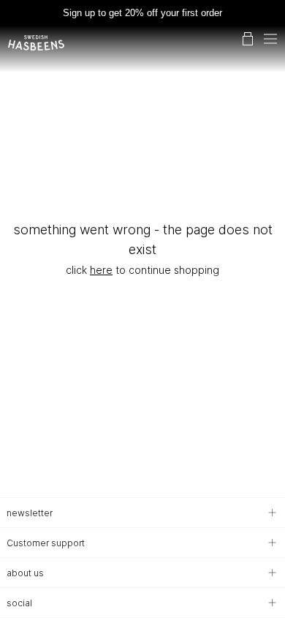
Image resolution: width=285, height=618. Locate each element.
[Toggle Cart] (248, 38)
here (101, 270)
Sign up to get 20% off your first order (142, 12)
